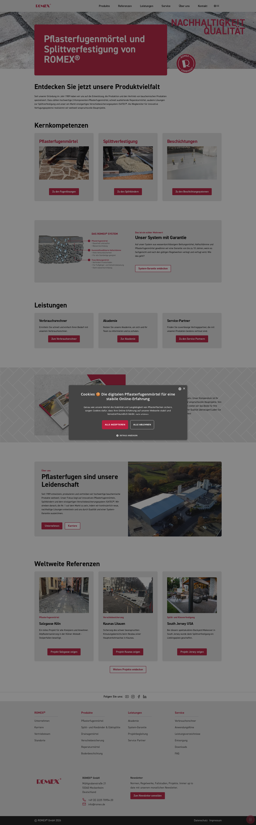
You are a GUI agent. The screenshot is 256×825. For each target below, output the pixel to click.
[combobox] (179, 388)
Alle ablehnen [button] (142, 424)
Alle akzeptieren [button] (115, 424)
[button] (128, 435)
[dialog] (128, 412)
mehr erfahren (142, 414)
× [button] (184, 388)
